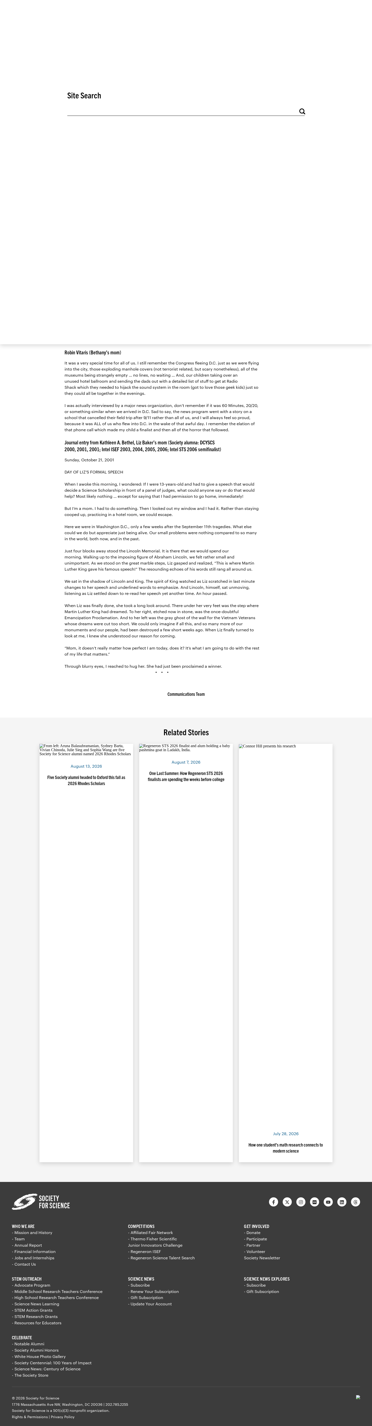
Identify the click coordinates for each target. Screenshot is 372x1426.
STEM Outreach (27, 1279)
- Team (18, 1238)
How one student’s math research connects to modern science (286, 1148)
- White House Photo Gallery (39, 1356)
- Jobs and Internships (33, 1257)
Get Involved (256, 1226)
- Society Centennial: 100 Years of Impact (52, 1362)
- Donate (252, 1232)
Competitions (141, 1226)
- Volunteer (254, 1251)
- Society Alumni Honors (35, 1350)
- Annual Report (27, 1245)
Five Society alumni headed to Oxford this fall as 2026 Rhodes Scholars (86, 780)
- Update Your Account (150, 1303)
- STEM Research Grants (35, 1316)
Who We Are (23, 1226)
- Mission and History (32, 1232)
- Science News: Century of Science (46, 1368)
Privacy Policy (63, 1417)
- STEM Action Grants (32, 1310)
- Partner (252, 1245)
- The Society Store (30, 1375)
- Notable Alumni (28, 1343)
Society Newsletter (262, 1257)
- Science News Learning (35, 1303)
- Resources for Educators (36, 1322)
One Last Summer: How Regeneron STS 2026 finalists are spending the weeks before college (186, 776)
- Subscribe (139, 1285)
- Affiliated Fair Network (150, 1232)
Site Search (84, 95)
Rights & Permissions (30, 1417)
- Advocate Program (31, 1285)
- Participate (255, 1238)
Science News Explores (267, 1279)
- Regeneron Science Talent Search (161, 1257)
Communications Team (186, 694)
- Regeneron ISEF (144, 1251)
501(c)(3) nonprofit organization (81, 1410)
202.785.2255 (117, 1404)
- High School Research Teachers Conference (55, 1297)
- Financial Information (34, 1251)
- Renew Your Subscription (153, 1291)
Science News (141, 1279)
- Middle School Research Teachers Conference (57, 1291)
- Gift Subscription (145, 1297)
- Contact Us (24, 1264)
